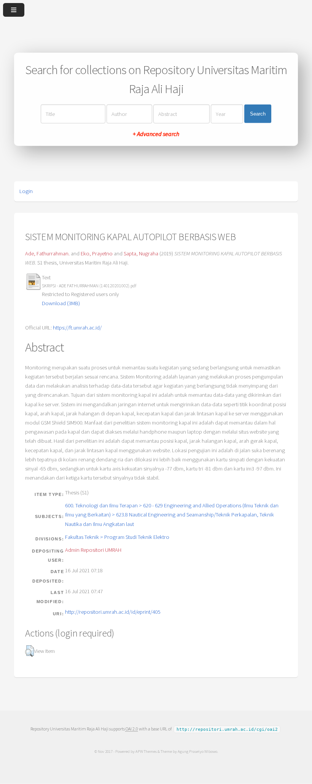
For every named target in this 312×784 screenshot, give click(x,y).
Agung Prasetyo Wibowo (197, 751)
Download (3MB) (61, 303)
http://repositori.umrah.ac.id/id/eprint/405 (112, 611)
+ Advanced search (156, 133)
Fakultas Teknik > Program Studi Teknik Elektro (117, 537)
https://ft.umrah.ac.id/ (77, 327)
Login (26, 191)
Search (258, 114)
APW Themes (146, 751)
